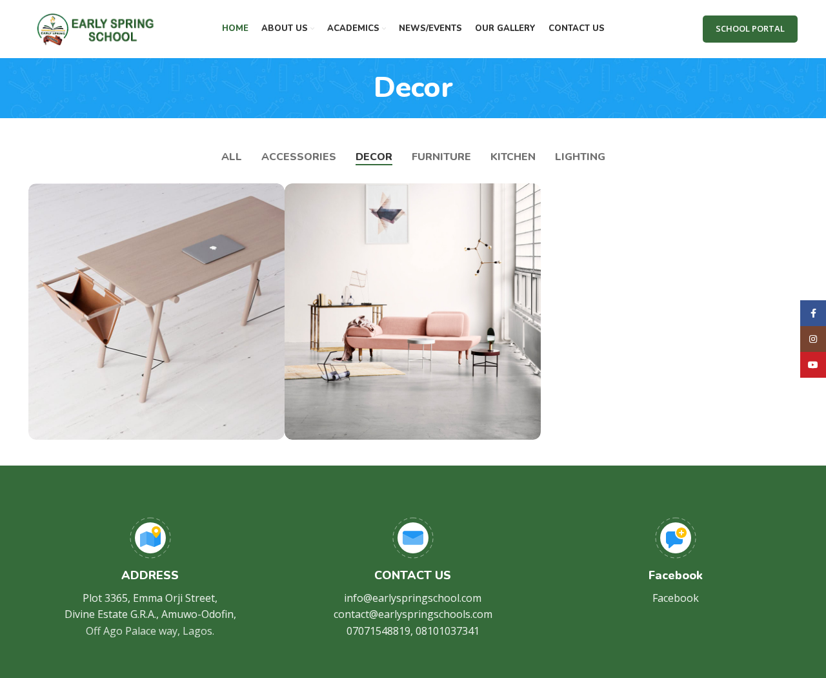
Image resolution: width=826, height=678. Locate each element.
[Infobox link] (150, 578)
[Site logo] (95, 28)
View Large (268, 197)
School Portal (750, 28)
